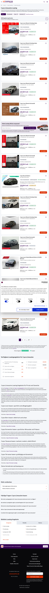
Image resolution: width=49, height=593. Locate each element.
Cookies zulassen (40, 309)
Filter (3, 14)
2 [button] (22, 340)
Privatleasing (5, 529)
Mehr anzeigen (6, 539)
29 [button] (28, 340)
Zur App (45, 546)
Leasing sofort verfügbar (31, 526)
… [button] (26, 340)
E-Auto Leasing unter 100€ (31, 534)
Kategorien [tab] (8, 522)
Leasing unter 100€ (7, 531)
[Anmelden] (47, 1)
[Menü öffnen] (1, 2)
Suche (4, 5)
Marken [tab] (40, 522)
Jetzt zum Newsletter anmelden (33, 571)
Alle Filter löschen (29, 14)
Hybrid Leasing (6, 534)
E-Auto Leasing (6, 526)
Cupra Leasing (10, 5)
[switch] (18, 301)
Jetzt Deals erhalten (31, 127)
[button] (32, 340)
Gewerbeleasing (29, 531)
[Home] (1, 5)
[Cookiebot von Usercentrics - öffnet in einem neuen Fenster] (42, 282)
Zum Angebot (43, 38)
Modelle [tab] (24, 522)
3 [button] (24, 340)
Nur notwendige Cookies (24, 309)
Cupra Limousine (17, 5)
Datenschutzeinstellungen (39, 305)
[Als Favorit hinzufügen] (46, 23)
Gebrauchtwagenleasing (31, 529)
